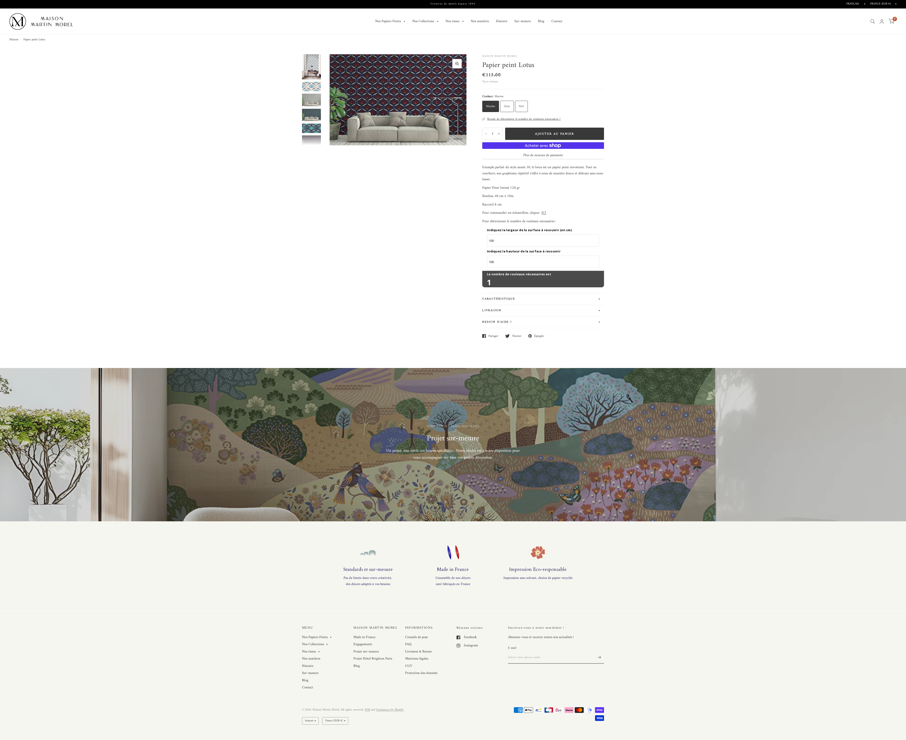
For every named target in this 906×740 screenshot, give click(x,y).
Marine (490, 106)
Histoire (501, 21)
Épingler (539, 336)
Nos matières (480, 21)
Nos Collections (423, 21)
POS (367, 709)
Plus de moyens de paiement (543, 155)
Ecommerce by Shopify (390, 709)
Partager (493, 336)
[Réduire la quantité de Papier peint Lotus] (486, 134)
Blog (541, 21)
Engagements (362, 644)
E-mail (512, 648)
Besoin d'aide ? (497, 322)
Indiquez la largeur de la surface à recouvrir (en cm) (529, 230)
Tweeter (516, 336)
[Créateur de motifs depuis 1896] (453, 4)
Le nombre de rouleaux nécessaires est (519, 274)
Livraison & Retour (418, 651)
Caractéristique (498, 299)
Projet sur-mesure (366, 651)
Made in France (364, 637)
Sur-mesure (522, 21)
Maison (13, 39)
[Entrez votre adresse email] (599, 657)
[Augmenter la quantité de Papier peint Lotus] (499, 134)
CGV (408, 666)
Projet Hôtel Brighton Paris (372, 659)
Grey (507, 106)
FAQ (408, 644)
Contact (556, 21)
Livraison (492, 310)
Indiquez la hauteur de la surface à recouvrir (524, 251)
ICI (543, 213)
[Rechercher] (872, 21)
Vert (521, 106)
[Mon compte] (881, 21)
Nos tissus (452, 21)
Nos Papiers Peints (388, 21)
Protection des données (421, 673)
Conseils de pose (416, 637)
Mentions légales (416, 659)
